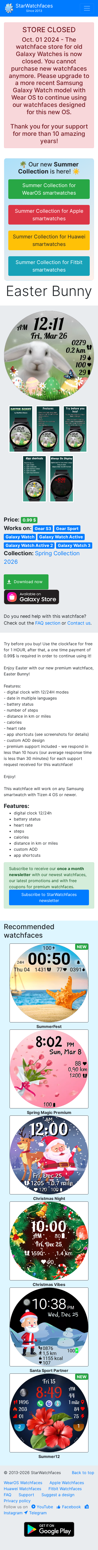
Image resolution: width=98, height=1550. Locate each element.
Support (26, 1494)
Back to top (83, 1472)
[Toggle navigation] (87, 8)
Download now (28, 581)
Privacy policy (17, 1500)
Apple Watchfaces (67, 1482)
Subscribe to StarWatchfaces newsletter (49, 897)
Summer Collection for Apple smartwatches (49, 215)
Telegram (37, 1512)
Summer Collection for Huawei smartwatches (49, 240)
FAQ (7, 1494)
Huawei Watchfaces (22, 1488)
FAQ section (47, 623)
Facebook (71, 1506)
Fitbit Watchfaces (65, 1488)
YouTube (44, 1506)
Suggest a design (57, 1494)
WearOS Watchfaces (23, 1482)
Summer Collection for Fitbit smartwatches (49, 266)
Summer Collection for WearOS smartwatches (49, 189)
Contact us (78, 623)
